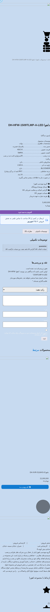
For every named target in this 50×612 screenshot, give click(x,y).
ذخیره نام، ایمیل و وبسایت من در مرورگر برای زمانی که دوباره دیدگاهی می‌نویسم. (25, 333)
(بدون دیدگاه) (45, 136)
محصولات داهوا (41, 60)
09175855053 (6, 543)
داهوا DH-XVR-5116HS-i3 (39, 472)
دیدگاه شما (43, 294)
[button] (25, 487)
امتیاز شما (43, 286)
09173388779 (34, 543)
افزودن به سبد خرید (25, 212)
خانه (48, 60)
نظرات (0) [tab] (28, 231)
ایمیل (44, 320)
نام (45, 310)
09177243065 (31, 546)
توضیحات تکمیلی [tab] (41, 231)
